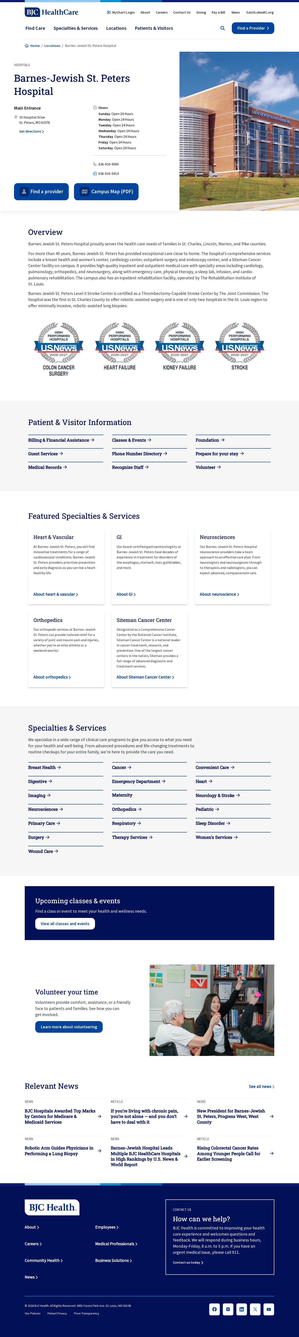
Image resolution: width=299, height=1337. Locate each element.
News (236, 12)
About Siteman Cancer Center (144, 677)
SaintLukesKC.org (260, 12)
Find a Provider (251, 28)
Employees (105, 1227)
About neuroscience (218, 594)
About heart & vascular (54, 594)
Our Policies (32, 1314)
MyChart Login (123, 12)
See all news (260, 1086)
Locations (52, 45)
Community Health (42, 1260)
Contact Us (181, 12)
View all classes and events (65, 923)
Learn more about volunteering (69, 1026)
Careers (161, 12)
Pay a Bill (218, 12)
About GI (124, 594)
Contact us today (186, 1262)
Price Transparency (86, 1314)
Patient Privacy (57, 1314)
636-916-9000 (108, 164)
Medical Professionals (114, 1243)
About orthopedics (50, 677)
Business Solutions (112, 1260)
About (145, 12)
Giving (201, 12)
